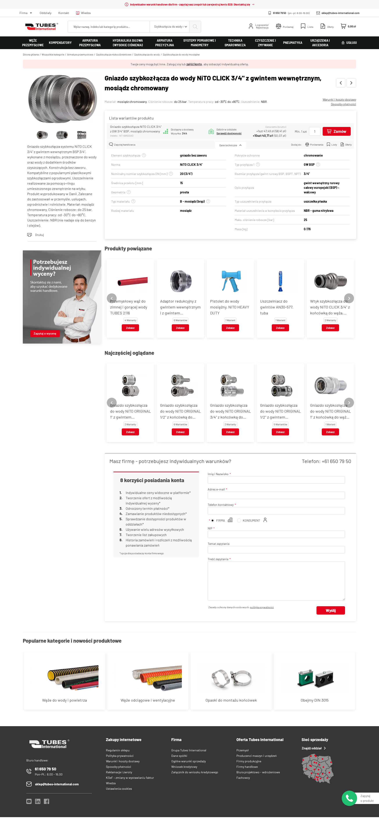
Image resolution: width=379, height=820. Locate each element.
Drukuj (39, 235)
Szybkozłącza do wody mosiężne (181, 54)
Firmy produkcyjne (248, 761)
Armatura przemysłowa (90, 43)
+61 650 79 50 (336, 461)
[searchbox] (109, 27)
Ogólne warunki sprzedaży (188, 761)
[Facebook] (46, 802)
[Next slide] (349, 298)
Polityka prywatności (120, 756)
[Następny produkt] (351, 82)
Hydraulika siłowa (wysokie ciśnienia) (128, 43)
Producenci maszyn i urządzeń (256, 756)
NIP (210, 528)
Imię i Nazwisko (218, 474)
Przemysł (242, 750)
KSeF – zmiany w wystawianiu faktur (130, 777)
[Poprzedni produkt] (340, 82)
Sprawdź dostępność (228, 133)
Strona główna (31, 54)
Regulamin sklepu (118, 750)
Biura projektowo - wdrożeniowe (258, 772)
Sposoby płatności (343, 104)
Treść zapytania (218, 559)
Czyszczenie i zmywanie (265, 43)
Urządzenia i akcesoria (320, 43)
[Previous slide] (112, 298)
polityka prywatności (262, 607)
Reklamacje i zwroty (119, 772)
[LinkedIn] (37, 802)
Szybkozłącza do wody (147, 54)
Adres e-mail (216, 489)
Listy (334, 144)
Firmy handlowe (247, 766)
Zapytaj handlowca (124, 144)
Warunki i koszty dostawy (339, 99)
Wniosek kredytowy (184, 766)
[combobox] (170, 27)
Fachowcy (243, 777)
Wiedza (86, 13)
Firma (23, 13)
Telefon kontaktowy (221, 504)
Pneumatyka (292, 43)
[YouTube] (29, 802)
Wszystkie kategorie (53, 54)
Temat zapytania (218, 543)
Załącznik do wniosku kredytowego (194, 772)
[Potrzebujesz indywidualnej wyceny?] (62, 297)
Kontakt (63, 13)
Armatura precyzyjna (164, 43)
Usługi (351, 43)
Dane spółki (179, 756)
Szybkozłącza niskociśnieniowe (113, 54)
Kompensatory (60, 43)
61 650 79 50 (279, 12)
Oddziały (45, 13)
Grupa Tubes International (188, 750)
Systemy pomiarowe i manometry (199, 43)
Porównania (316, 144)
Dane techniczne (228, 145)
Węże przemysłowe (33, 43)
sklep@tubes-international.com (340, 12)
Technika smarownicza (235, 43)
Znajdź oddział (312, 748)
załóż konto (194, 64)
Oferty (348, 144)
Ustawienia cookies (119, 788)
